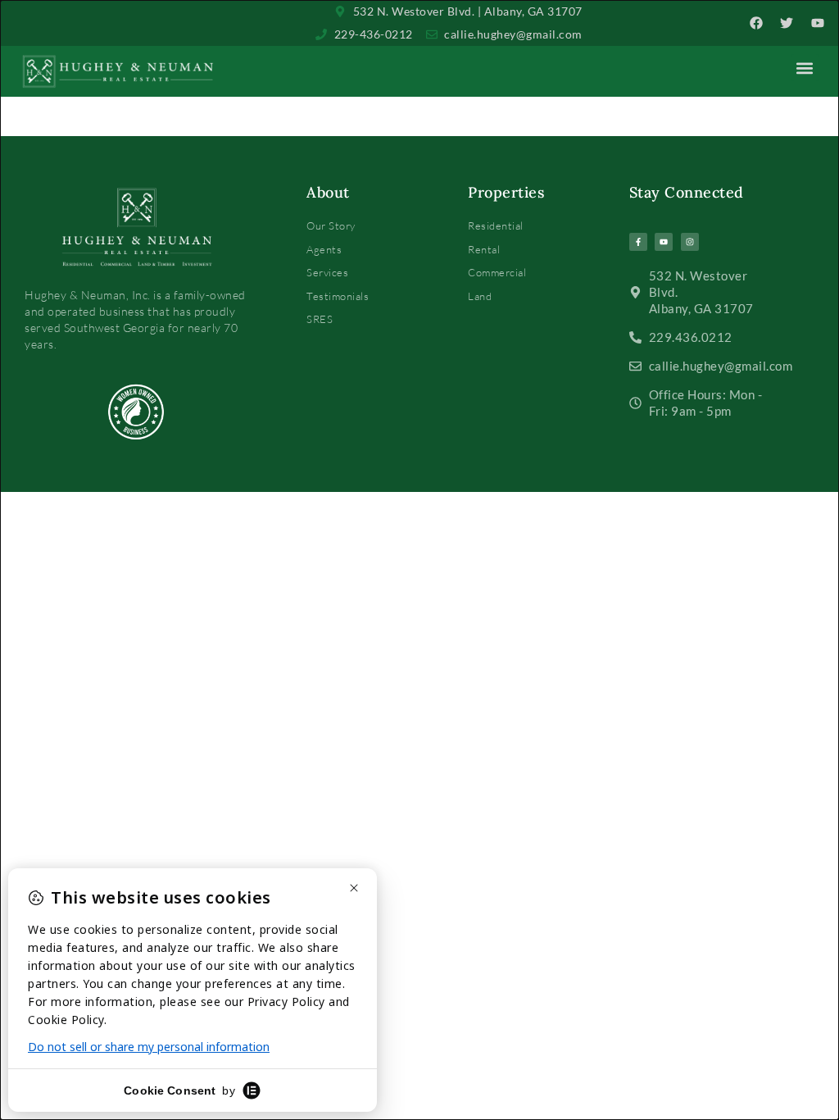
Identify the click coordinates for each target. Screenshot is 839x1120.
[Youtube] (664, 242)
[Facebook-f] (638, 242)
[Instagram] (690, 242)
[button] (805, 67)
